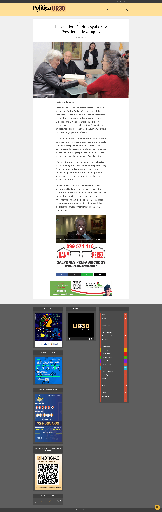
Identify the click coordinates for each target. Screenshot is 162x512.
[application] (81, 229)
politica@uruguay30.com (47, 498)
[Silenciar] (99, 239)
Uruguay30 (87, 507)
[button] (81, 229)
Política (109, 10)
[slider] (79, 239)
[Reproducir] (60, 239)
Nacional (81, 23)
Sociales (119, 10)
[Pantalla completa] (101, 239)
